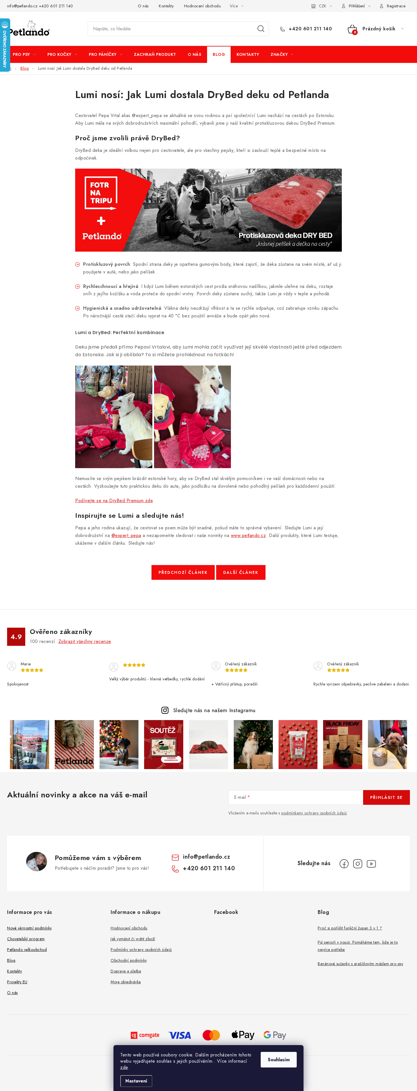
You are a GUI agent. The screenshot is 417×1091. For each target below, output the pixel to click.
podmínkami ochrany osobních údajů (314, 813)
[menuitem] (24, 54)
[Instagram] (357, 863)
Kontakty (166, 6)
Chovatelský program (26, 939)
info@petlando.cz (22, 6)
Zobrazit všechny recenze (84, 641)
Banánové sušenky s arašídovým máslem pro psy (360, 964)
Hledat (261, 29)
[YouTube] (371, 863)
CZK (322, 6)
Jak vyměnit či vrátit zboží (133, 939)
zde (124, 1067)
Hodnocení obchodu (202, 6)
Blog (11, 960)
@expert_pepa (126, 535)
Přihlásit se (386, 797)
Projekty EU (17, 982)
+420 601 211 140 (56, 6)
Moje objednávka (126, 982)
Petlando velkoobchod (27, 949)
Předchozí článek (183, 572)
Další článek (240, 572)
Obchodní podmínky (129, 960)
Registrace (396, 6)
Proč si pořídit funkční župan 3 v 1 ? (350, 928)
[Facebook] (344, 863)
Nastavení (136, 1081)
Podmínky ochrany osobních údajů (141, 949)
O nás (143, 6)
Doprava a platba (126, 971)
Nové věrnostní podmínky (29, 928)
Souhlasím (279, 1059)
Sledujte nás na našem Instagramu (214, 710)
